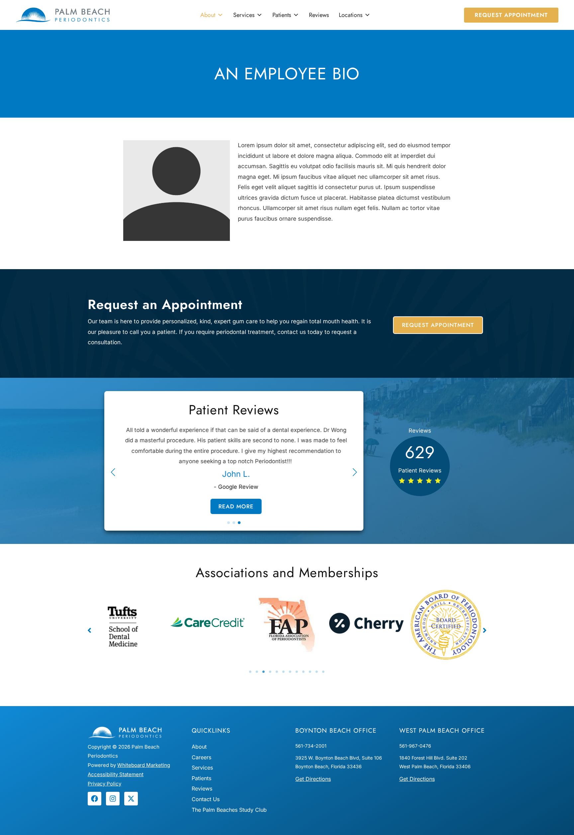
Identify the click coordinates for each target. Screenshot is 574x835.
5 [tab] (277, 672)
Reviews (319, 15)
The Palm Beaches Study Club (229, 809)
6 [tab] (283, 672)
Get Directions (313, 779)
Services (243, 15)
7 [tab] (290, 672)
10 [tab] (310, 672)
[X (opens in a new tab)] (131, 798)
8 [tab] (297, 672)
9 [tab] (303, 672)
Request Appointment (438, 325)
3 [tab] (263, 672)
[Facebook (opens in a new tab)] (94, 798)
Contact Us (206, 799)
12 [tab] (323, 672)
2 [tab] (257, 672)
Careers (201, 757)
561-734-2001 (311, 746)
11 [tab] (317, 672)
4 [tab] (270, 672)
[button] (511, 15)
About (207, 15)
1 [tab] (250, 672)
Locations (350, 15)
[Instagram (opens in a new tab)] (113, 798)
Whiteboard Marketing (143, 765)
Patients (281, 15)
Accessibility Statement (116, 774)
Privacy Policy (104, 784)
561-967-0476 (415, 746)
